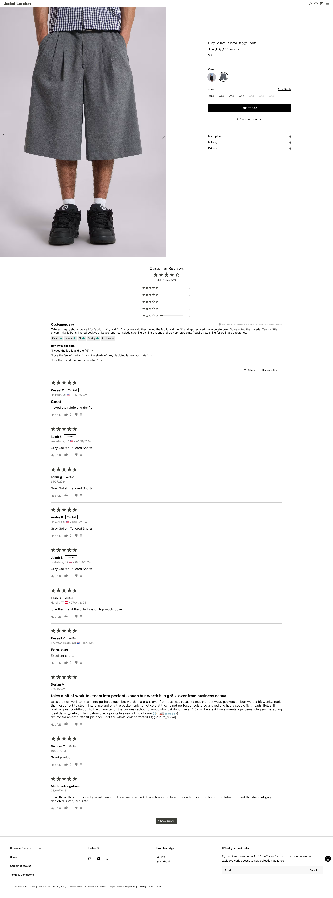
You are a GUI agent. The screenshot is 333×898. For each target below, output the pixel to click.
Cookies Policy (75, 886)
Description (214, 136)
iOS (163, 857)
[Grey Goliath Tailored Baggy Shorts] (223, 76)
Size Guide (284, 89)
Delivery (212, 142)
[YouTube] (98, 858)
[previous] (3, 136)
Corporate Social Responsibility (123, 886)
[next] (163, 136)
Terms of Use (44, 886)
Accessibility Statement (95, 886)
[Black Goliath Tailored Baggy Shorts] (211, 77)
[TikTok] (107, 858)
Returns (212, 148)
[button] (216, 49)
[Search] (310, 3)
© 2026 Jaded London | (26, 886)
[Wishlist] (316, 3)
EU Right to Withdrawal (150, 886)
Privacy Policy (59, 886)
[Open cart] (321, 3)
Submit (314, 870)
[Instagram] (89, 858)
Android (165, 861)
